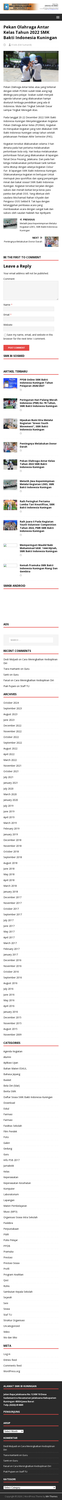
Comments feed (12, 1365)
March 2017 (10, 943)
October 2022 (11, 737)
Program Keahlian (13, 1274)
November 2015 (12, 1023)
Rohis (6, 1286)
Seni (5, 1303)
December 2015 (12, 1017)
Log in (6, 1354)
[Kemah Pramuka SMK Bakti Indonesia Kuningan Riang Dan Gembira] (10, 572)
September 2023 (12, 708)
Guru (26, 668)
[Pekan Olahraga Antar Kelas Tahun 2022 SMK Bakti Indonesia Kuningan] (10, 467)
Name (7, 304)
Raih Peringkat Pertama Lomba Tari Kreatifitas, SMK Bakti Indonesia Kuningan (37, 504)
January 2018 (10, 891)
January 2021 (10, 782)
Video (6, 1331)
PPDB (6, 1246)
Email (6, 314)
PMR (6, 1234)
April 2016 (8, 1006)
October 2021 (11, 771)
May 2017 (8, 931)
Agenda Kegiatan (12, 1051)
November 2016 (12, 966)
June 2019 (8, 811)
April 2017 (8, 937)
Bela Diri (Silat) (11, 1085)
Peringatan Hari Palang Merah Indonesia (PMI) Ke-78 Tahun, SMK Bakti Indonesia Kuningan (38, 403)
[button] (57, 17)
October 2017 (11, 908)
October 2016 (11, 971)
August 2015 (10, 1029)
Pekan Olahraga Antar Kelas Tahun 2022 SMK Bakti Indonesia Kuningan (37, 464)
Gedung (7, 1148)
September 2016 (12, 977)
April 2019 (8, 817)
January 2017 (10, 954)
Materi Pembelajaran (15, 1205)
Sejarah (7, 1297)
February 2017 (11, 948)
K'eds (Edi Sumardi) (22, 44)
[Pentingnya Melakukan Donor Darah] (10, 450)
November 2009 (12, 1034)
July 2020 (8, 788)
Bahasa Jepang (11, 1074)
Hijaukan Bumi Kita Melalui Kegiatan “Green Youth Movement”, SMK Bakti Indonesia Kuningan (36, 424)
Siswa (6, 1308)
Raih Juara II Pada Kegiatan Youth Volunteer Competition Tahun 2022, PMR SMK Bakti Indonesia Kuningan (38, 526)
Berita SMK (9, 1091)
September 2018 (12, 857)
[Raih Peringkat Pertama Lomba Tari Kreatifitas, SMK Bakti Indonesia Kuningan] (10, 508)
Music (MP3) (10, 1211)
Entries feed (10, 1360)
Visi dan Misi (10, 1337)
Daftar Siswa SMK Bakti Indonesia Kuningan (28, 1097)
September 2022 (12, 742)
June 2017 (8, 925)
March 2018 (10, 885)
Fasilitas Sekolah (12, 1125)
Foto (6, 1137)
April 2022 (8, 754)
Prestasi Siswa (11, 1263)
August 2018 (10, 863)
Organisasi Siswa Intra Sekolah (20, 1217)
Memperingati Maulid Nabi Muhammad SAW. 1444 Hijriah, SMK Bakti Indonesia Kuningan (38, 548)
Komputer (9, 1188)
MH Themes (51, 1496)
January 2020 (10, 800)
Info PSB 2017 (11, 1160)
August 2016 (10, 983)
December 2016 (12, 960)
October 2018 (11, 851)
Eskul (6, 1108)
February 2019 (11, 828)
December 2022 (12, 725)
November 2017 (12, 903)
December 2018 (12, 840)
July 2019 (8, 805)
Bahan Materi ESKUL (15, 1068)
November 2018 (12, 845)
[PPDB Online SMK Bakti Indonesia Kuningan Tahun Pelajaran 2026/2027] (10, 386)
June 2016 (8, 994)
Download (9, 1102)
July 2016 (8, 988)
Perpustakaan (11, 1228)
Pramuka (8, 1251)
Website (7, 324)
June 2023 (8, 719)
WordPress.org (11, 1371)
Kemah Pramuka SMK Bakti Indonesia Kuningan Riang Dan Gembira (39, 568)
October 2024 (11, 702)
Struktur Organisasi (14, 1320)
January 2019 (10, 834)
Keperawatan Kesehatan (17, 1183)
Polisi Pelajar (10, 1240)
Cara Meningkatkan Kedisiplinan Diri (34, 680)
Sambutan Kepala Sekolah (18, 1291)
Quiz (5, 1280)
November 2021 (12, 765)
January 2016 (10, 1011)
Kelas (6, 1171)
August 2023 (10, 714)
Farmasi (7, 1114)
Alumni (7, 1057)
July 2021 (8, 777)
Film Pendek (10, 1131)
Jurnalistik (8, 1165)
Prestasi (7, 1257)
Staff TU (24, 686)
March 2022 (10, 760)
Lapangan (8, 1200)
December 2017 (12, 897)
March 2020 (10, 794)
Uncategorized (11, 1326)
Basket (7, 1080)
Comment (9, 278)
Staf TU (7, 1314)
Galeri (6, 1142)
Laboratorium (11, 1194)
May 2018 (8, 874)
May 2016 (8, 1000)
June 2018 (8, 868)
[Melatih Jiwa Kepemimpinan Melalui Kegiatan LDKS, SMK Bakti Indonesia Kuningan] (10, 488)
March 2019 (10, 822)
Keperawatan (10, 1177)
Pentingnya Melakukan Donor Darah (38, 445)
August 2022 (10, 748)
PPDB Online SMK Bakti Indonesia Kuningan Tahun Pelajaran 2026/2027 (36, 382)
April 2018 (8, 880)
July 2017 (8, 920)
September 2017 (12, 914)
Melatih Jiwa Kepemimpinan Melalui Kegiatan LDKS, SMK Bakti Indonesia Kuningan (37, 484)
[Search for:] (31, 640)
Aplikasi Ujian (10, 1062)
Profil (6, 1268)
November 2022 (12, 731)
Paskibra (8, 1223)
